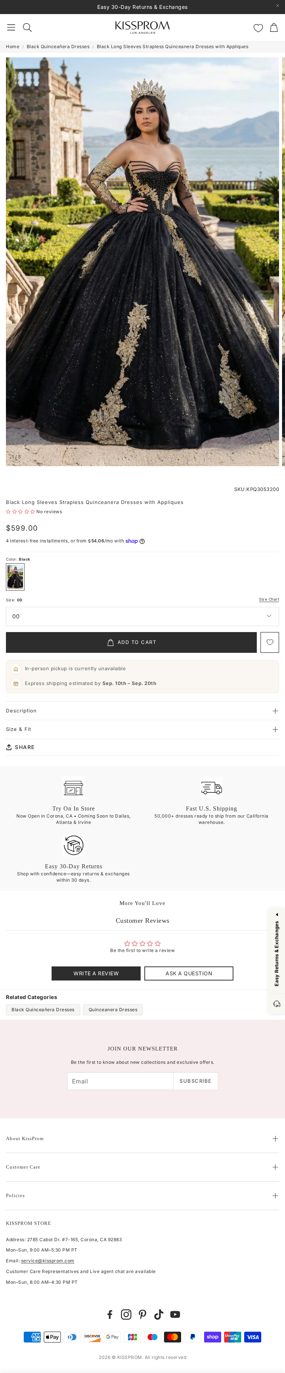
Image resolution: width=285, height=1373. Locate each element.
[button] (11, 27)
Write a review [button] (96, 973)
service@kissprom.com (48, 1260)
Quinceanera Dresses (113, 1009)
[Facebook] (110, 1314)
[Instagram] (126, 1314)
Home (12, 46)
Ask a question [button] (189, 973)
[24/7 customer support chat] (277, 1004)
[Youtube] (175, 1314)
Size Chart (269, 599)
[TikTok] (159, 1314)
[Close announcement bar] (277, 5)
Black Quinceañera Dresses (58, 46)
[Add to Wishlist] (270, 642)
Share (25, 747)
